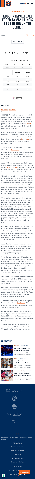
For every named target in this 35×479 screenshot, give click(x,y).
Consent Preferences (17, 447)
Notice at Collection (17, 462)
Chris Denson (25, 139)
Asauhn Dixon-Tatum (11, 167)
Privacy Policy (17, 443)
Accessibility (17, 466)
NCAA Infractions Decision (17, 470)
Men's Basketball (18, 370)
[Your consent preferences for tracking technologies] (3, 475)
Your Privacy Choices (17, 458)
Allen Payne (27, 124)
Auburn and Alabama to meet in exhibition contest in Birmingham (22, 375)
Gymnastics (16, 345)
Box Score (16, 41)
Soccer (15, 358)
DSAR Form (17, 454)
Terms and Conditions (17, 450)
